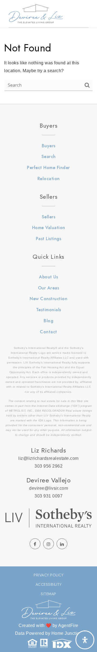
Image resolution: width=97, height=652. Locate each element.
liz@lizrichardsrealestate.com (48, 458)
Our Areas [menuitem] (48, 288)
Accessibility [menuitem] (49, 584)
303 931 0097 (48, 496)
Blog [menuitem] (48, 321)
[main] (48, 52)
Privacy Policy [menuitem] (48, 575)
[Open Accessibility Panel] (84, 639)
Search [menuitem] (48, 156)
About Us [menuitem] (48, 277)
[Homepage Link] (36, 13)
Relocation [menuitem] (48, 179)
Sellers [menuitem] (49, 217)
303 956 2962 (48, 466)
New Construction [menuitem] (48, 299)
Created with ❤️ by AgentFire (48, 625)
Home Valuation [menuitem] (48, 228)
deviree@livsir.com (48, 488)
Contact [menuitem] (48, 332)
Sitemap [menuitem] (48, 594)
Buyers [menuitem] (49, 146)
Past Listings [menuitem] (48, 239)
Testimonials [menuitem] (48, 310)
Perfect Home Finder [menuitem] (48, 167)
